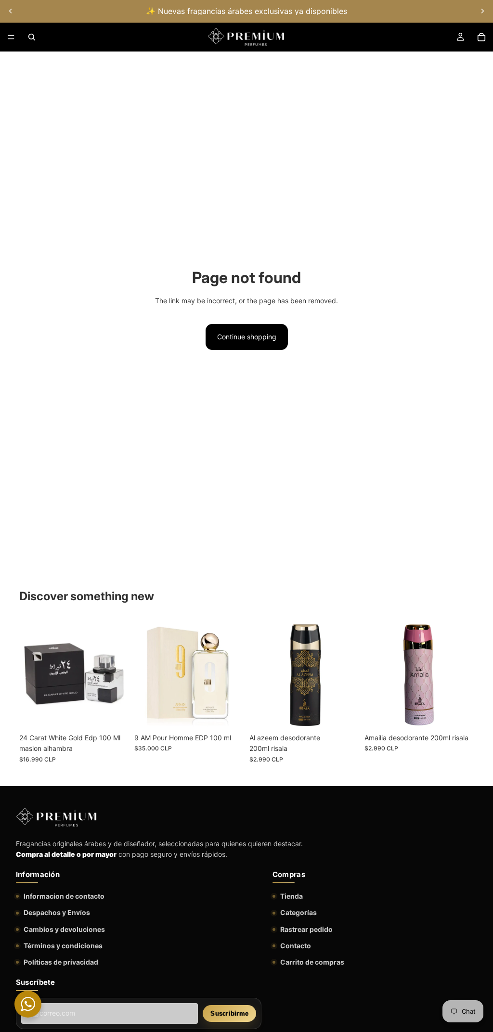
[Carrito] (481, 37)
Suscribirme (229, 1013)
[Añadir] (113, 713)
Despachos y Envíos (57, 912)
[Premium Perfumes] (56, 817)
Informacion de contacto (64, 896)
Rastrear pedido (306, 929)
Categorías (298, 912)
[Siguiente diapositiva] (482, 11)
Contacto (295, 946)
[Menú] (11, 37)
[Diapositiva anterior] (10, 11)
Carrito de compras (312, 962)
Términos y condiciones (63, 946)
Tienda (291, 896)
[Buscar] (31, 37)
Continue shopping (246, 337)
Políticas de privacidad (61, 962)
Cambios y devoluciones (64, 929)
